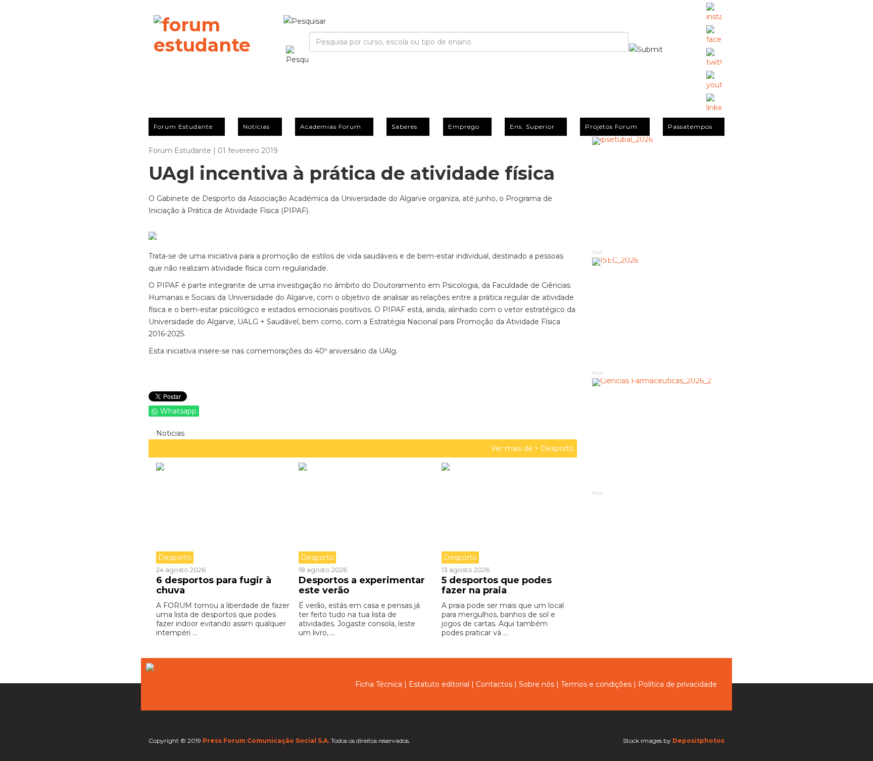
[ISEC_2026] (658, 313)
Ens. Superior (532, 126)
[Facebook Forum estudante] (713, 35)
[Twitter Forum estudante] (713, 58)
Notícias (256, 126)
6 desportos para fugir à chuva (213, 585)
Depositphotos (698, 740)
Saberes (404, 126)
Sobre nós (536, 684)
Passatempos (690, 126)
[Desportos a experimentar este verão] (362, 513)
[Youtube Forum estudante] (713, 81)
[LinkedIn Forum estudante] (713, 103)
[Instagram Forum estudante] (713, 13)
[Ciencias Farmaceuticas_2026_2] (658, 433)
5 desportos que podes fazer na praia (497, 585)
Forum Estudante (183, 126)
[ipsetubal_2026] (658, 192)
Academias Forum (330, 126)
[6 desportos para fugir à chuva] (223, 513)
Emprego (463, 126)
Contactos (494, 684)
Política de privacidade (677, 684)
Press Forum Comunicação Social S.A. (266, 740)
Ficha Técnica (378, 684)
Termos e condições (596, 684)
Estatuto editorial (439, 684)
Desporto (557, 448)
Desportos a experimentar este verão (362, 585)
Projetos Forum (611, 126)
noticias (169, 433)
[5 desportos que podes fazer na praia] (505, 513)
